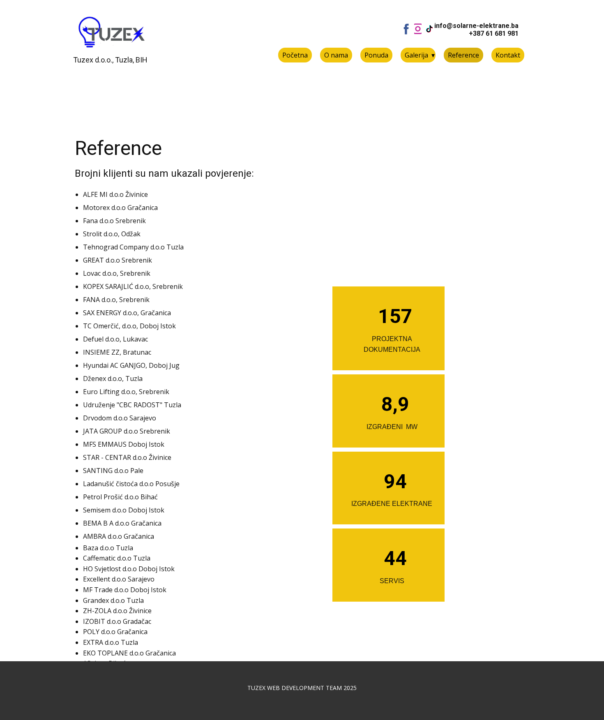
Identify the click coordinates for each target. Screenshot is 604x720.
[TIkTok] (429, 28)
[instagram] (418, 28)
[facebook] (406, 28)
